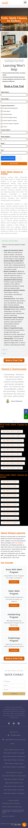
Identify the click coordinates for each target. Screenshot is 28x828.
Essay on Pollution (8, 816)
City (2, 150)
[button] (25, 2)
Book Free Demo (14, 163)
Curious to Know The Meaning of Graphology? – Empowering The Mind (13, 811)
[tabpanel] (14, 295)
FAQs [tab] (4, 353)
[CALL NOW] (24, 825)
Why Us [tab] (5, 349)
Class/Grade (5, 99)
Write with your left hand (11, 803)
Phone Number (6, 136)
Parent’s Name (6, 130)
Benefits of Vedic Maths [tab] (10, 241)
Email (3, 143)
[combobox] (3, 139)
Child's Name (5, 92)
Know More (14, 582)
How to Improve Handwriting (12, 806)
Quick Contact (14, 674)
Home (12, 743)
